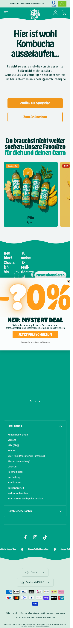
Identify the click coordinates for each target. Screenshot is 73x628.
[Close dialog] (68, 281)
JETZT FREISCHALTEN (35, 334)
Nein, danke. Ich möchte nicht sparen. (35, 342)
